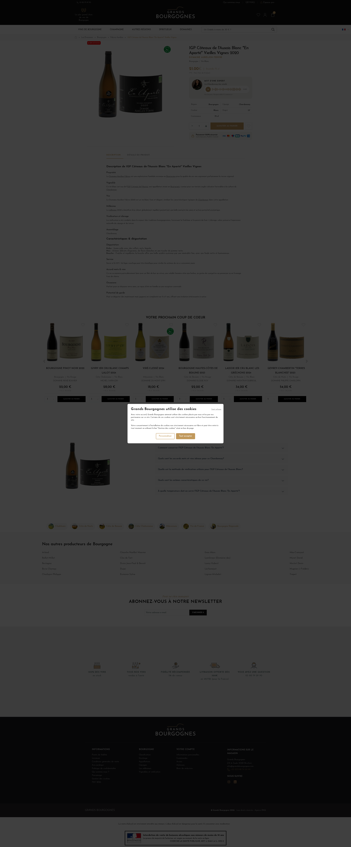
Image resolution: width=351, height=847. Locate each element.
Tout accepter (185, 436)
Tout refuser (216, 409)
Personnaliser (165, 436)
